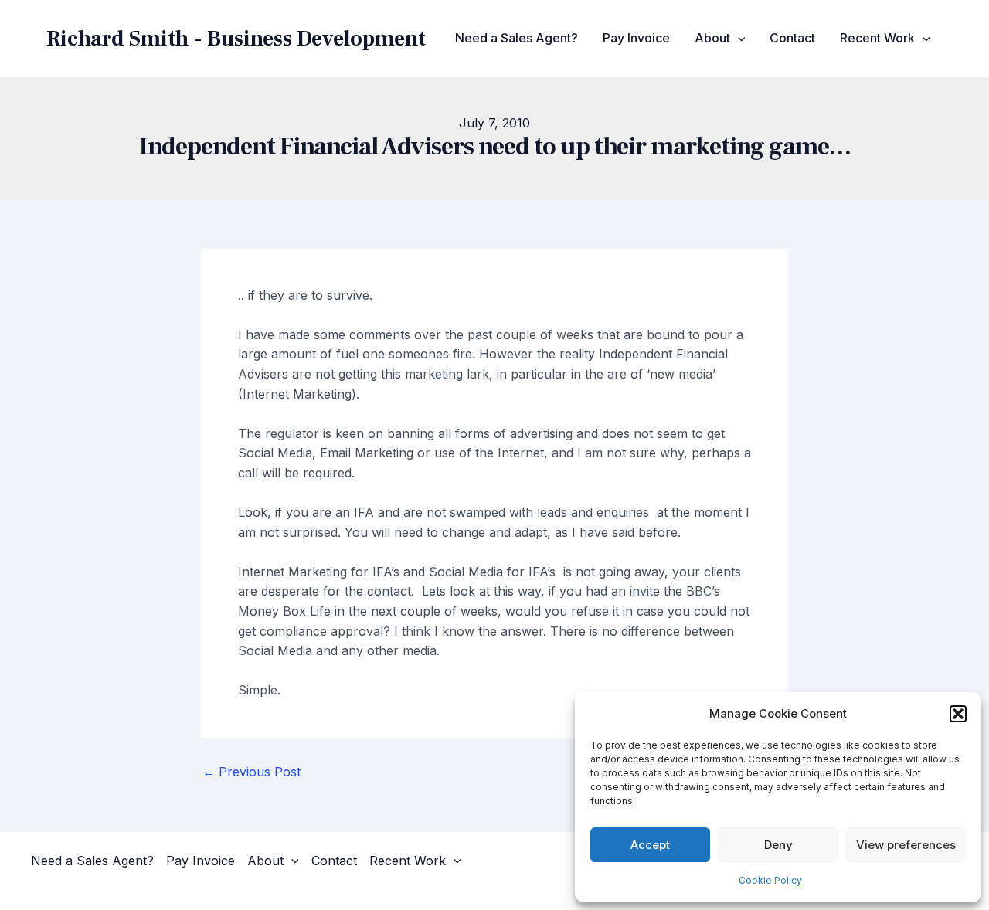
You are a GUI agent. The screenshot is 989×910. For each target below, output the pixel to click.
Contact (792, 38)
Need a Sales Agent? (516, 38)
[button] (958, 714)
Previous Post (251, 772)
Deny (778, 844)
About (712, 38)
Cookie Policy (770, 880)
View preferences (906, 844)
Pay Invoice (636, 38)
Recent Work (877, 38)
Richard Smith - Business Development (236, 39)
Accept (650, 844)
